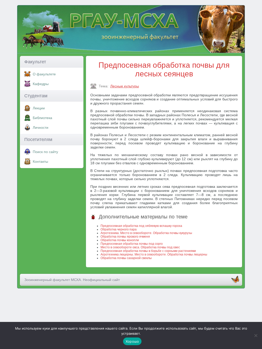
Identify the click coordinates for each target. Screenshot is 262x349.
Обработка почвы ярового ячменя (125, 236)
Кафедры (41, 84)
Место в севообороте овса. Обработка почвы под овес (140, 247)
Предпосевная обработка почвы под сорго (132, 244)
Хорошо (132, 341)
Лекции (39, 108)
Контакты (40, 161)
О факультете (44, 74)
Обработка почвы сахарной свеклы (126, 258)
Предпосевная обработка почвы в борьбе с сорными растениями (148, 251)
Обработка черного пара (119, 229)
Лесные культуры (124, 86)
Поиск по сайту (45, 152)
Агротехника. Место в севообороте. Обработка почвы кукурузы (146, 233)
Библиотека (42, 118)
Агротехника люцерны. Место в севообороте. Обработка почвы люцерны (154, 254)
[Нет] (255, 335)
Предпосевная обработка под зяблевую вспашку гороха (141, 226)
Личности (40, 127)
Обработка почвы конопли (120, 240)
